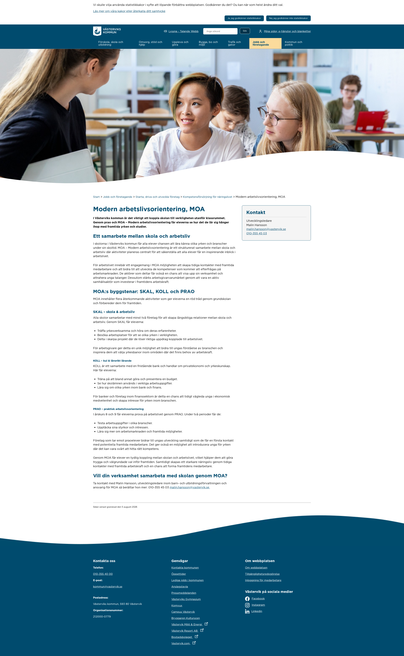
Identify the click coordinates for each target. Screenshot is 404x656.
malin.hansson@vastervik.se (190, 487)
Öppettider (178, 573)
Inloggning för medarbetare (263, 580)
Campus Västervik (183, 611)
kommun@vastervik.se (107, 586)
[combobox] (220, 31)
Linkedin (256, 611)
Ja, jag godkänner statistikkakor (244, 18)
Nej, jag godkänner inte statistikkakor (288, 18)
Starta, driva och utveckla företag (158, 196)
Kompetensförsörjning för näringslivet (207, 196)
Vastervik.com (197, 643)
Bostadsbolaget (198, 637)
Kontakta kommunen (185, 567)
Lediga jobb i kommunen (187, 580)
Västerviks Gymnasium (186, 599)
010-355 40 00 (103, 573)
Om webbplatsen (256, 567)
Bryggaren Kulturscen (185, 618)
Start (96, 196)
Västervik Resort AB (201, 630)
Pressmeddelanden (183, 592)
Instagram (258, 604)
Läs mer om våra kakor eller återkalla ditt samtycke (129, 11)
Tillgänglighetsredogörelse (262, 573)
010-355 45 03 (256, 233)
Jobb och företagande (117, 196)
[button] (115, 43)
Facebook (258, 598)
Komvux (176, 605)
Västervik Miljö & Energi (201, 624)
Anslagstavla (179, 586)
